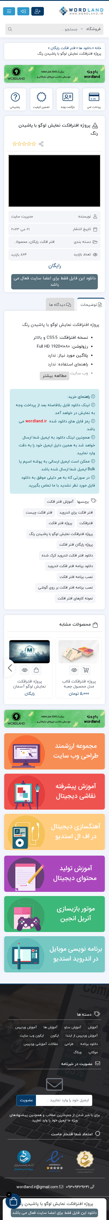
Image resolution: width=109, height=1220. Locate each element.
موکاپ (93, 1052)
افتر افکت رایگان (42, 242)
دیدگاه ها (57, 305)
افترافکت (86, 523)
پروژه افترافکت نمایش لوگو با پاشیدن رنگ (61, 534)
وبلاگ (78, 1052)
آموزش (93, 1027)
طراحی (69, 1044)
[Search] (10, 29)
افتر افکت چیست (39, 512)
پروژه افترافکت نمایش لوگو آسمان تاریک (29, 686)
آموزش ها (51, 1027)
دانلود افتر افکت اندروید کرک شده (67, 555)
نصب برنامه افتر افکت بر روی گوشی (65, 587)
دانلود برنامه (89, 1044)
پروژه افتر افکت (60, 523)
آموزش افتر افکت (60, 501)
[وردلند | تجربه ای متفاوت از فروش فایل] (81, 11)
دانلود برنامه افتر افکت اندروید (70, 566)
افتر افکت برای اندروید (76, 512)
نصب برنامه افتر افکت (76, 577)
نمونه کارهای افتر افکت (75, 598)
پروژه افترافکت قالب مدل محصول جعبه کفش (79, 686)
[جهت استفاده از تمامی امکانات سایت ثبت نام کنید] (37, 11)
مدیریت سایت (22, 216)
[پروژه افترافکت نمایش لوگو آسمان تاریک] (29, 651)
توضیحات (88, 305)
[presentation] (9, 668)
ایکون (55, 1035)
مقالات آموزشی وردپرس (41, 1044)
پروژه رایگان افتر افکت (76, 544)
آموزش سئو (72, 1027)
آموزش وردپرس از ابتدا (82, 1035)
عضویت (26, 1100)
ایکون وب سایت (32, 1035)
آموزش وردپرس (26, 1027)
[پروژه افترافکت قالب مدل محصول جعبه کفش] (78, 651)
